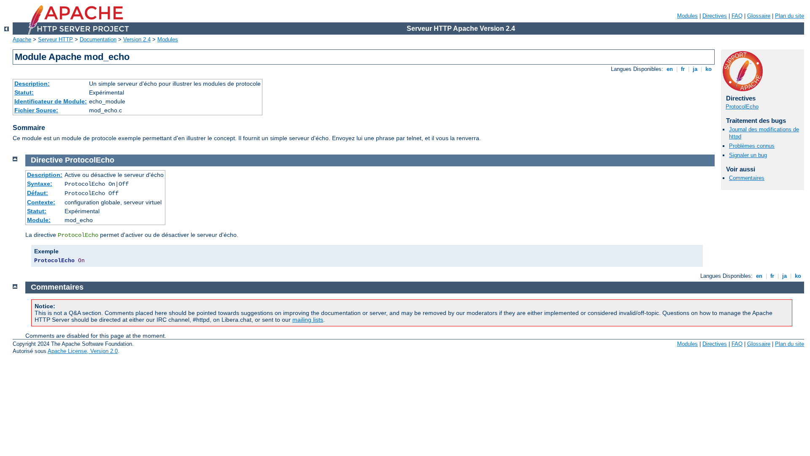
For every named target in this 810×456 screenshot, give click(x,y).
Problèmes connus (752, 146)
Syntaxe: (39, 183)
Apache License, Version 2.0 (83, 351)
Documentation (98, 39)
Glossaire (758, 16)
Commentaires (746, 178)
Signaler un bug (748, 155)
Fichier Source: (36, 110)
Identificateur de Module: (50, 101)
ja (695, 69)
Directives (714, 16)
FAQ (737, 16)
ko (708, 69)
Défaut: (37, 193)
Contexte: (41, 202)
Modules (687, 16)
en (670, 69)
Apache (22, 39)
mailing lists (307, 319)
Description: (32, 83)
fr (682, 69)
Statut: (24, 92)
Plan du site (789, 16)
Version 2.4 (137, 39)
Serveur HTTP (55, 39)
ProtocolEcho (742, 106)
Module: (39, 220)
